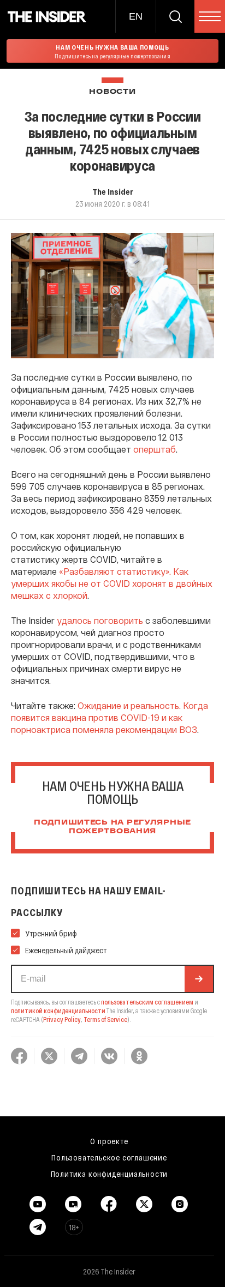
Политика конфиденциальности (109, 1173)
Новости (112, 92)
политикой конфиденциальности (58, 1010)
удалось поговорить (100, 620)
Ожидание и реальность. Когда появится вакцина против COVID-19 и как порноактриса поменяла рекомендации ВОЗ (109, 717)
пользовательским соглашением (147, 1002)
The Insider (112, 191)
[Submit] (199, 979)
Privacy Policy (62, 1019)
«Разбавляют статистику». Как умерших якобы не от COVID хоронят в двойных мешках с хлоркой (111, 583)
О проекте (109, 1141)
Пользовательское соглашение (109, 1157)
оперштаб (154, 449)
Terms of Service (105, 1019)
